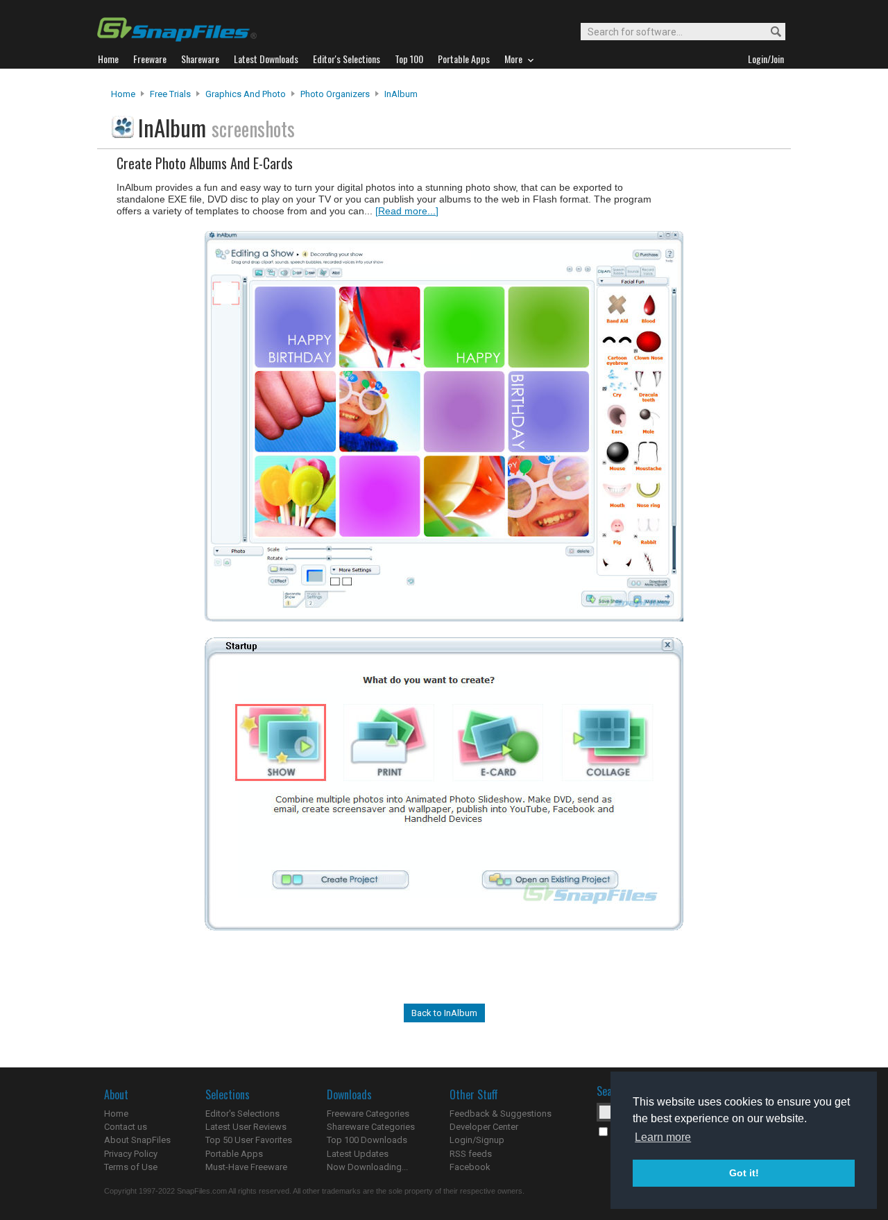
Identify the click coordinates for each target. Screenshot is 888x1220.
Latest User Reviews (246, 1127)
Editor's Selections (242, 1113)
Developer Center (484, 1127)
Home (123, 94)
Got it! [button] (744, 1172)
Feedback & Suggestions (501, 1113)
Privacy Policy (130, 1154)
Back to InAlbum (444, 1013)
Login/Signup (477, 1140)
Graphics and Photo (245, 94)
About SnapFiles (137, 1140)
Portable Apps (234, 1154)
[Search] (770, 32)
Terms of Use (130, 1167)
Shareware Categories (371, 1127)
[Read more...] (406, 210)
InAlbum (401, 94)
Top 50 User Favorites (248, 1140)
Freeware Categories (368, 1113)
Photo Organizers (335, 94)
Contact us (125, 1127)
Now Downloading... (367, 1167)
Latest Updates (357, 1154)
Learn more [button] (663, 1137)
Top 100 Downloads (367, 1140)
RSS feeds (471, 1154)
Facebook (470, 1167)
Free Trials (170, 94)
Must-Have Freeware (246, 1167)
